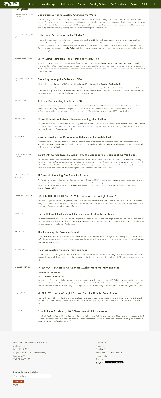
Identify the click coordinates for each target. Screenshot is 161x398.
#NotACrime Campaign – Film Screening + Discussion (68, 58)
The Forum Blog (118, 4)
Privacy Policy (102, 355)
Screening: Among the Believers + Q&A (60, 79)
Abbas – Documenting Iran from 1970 (60, 101)
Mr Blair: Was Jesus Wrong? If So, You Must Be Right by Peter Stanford (78, 293)
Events (32, 4)
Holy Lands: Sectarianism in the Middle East (62, 35)
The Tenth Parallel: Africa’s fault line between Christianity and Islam (76, 214)
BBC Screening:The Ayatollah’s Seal (58, 232)
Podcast (81, 4)
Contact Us (101, 342)
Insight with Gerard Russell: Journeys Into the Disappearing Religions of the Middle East (87, 154)
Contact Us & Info (139, 4)
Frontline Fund (102, 349)
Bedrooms (66, 4)
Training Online (98, 4)
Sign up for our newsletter (25, 371)
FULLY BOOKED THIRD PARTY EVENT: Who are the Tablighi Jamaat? (77, 196)
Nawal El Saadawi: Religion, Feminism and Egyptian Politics (72, 119)
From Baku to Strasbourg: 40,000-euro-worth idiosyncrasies (72, 311)
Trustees (99, 359)
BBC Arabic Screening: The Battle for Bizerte (63, 175)
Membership (48, 4)
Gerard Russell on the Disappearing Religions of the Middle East (74, 137)
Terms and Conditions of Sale (109, 352)
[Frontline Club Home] (11, 4)
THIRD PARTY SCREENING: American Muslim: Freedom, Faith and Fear (78, 267)
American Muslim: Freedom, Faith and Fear (62, 250)
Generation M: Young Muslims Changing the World (67, 15)
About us (100, 345)
